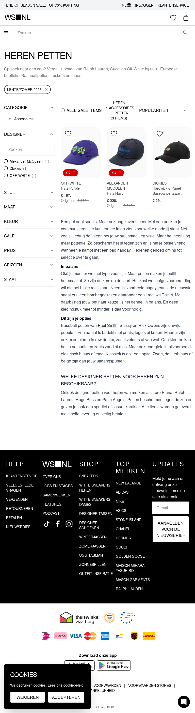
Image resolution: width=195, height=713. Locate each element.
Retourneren (19, 508)
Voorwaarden (107, 685)
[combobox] (96, 33)
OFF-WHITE (20, 175)
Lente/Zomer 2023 (24, 89)
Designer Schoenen (89, 525)
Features (52, 504)
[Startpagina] (17, 17)
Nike (120, 501)
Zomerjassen (92, 546)
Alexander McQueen (26, 161)
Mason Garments (133, 579)
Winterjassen (93, 536)
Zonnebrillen (92, 564)
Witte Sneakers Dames (94, 502)
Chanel (123, 528)
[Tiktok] (47, 524)
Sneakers (88, 475)
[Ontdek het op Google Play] (114, 665)
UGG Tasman (91, 555)
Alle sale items (84, 110)
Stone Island (128, 519)
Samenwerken (56, 494)
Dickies (15, 168)
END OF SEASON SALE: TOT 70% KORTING (42, 5)
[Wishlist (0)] (173, 17)
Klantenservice (173, 5)
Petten (121, 112)
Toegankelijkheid (97, 690)
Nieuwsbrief (18, 526)
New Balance (128, 483)
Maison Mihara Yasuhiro (130, 568)
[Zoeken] (185, 32)
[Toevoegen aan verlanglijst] (68, 133)
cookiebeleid (73, 685)
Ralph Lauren (129, 588)
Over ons (52, 476)
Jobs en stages (58, 485)
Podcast (51, 513)
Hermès (123, 537)
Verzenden (17, 499)
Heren (119, 102)
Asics (121, 510)
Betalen (14, 517)
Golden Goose (130, 556)
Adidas (122, 492)
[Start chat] (184, 702)
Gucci (121, 547)
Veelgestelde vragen (20, 487)
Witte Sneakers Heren (94, 487)
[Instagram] (69, 524)
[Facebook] (58, 524)
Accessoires (121, 107)
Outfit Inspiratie (96, 573)
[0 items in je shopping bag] (186, 18)
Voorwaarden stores (149, 685)
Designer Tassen (95, 513)
